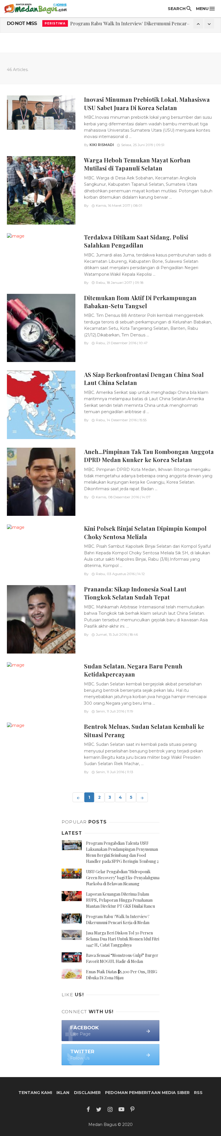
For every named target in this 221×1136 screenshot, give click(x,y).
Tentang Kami (35, 1092)
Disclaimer (87, 1092)
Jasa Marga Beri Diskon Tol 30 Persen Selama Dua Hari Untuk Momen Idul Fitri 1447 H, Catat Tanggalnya (122, 939)
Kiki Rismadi (101, 145)
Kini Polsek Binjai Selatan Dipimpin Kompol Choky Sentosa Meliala (145, 532)
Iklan (62, 1092)
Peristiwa (55, 23)
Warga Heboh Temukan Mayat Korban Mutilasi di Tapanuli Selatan (137, 164)
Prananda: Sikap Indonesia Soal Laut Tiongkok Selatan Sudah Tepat (135, 593)
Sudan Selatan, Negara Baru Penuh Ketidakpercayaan (133, 670)
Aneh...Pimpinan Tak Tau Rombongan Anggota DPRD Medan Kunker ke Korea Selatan (149, 455)
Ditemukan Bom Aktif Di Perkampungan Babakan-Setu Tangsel (140, 302)
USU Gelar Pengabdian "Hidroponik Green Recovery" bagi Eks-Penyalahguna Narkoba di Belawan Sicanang (122, 877)
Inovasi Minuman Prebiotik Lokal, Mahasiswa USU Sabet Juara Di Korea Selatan (147, 103)
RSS (198, 1092)
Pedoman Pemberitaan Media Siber (147, 1092)
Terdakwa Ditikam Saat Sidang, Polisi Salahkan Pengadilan (136, 241)
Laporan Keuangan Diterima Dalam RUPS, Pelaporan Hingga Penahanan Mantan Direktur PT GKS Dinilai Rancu (120, 900)
